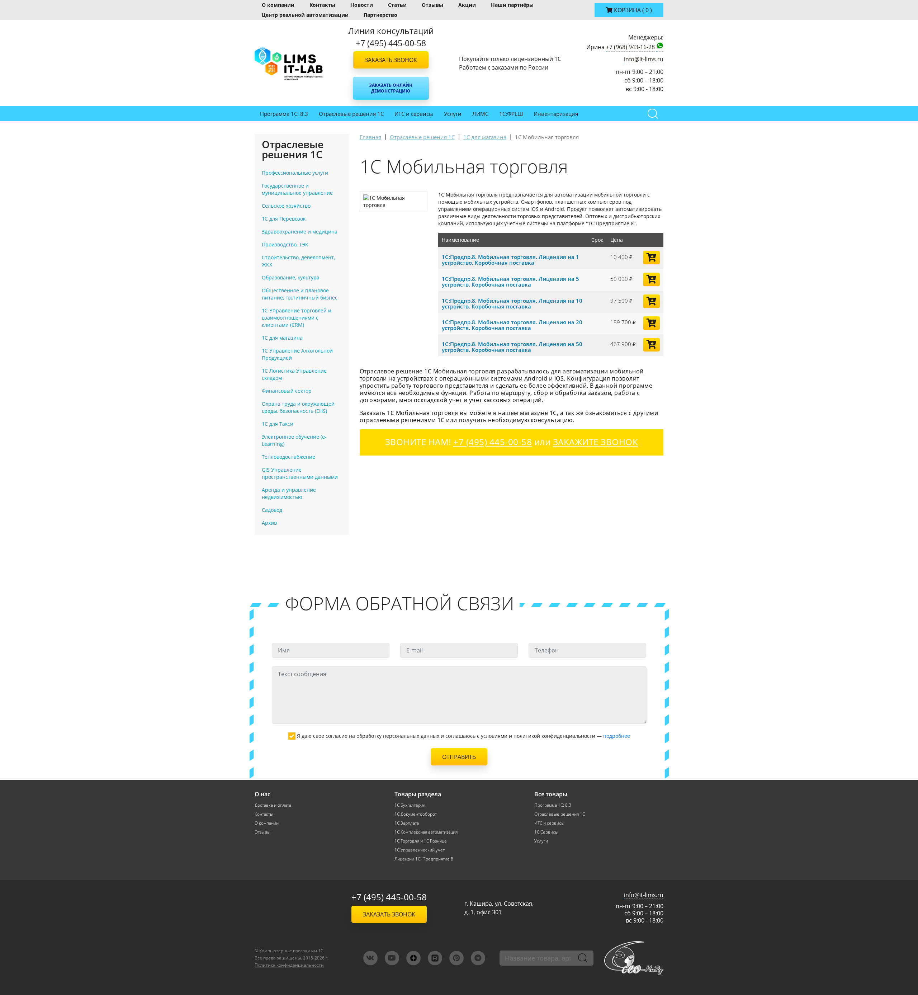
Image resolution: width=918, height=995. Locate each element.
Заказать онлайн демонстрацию (390, 88)
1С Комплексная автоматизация (426, 832)
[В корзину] (651, 257)
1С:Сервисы (546, 832)
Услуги (453, 113)
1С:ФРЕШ (511, 113)
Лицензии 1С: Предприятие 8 (423, 859)
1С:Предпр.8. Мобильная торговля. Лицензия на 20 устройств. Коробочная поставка (512, 325)
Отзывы (432, 4)
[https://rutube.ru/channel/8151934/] (435, 958)
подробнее (616, 735)
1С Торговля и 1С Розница (420, 841)
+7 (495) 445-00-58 (389, 897)
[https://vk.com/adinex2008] (370, 958)
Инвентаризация (556, 113)
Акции (467, 4)
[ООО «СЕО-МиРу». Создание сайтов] (633, 958)
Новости (361, 4)
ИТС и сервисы (413, 113)
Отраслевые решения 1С (351, 113)
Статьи (397, 4)
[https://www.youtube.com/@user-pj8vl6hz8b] (392, 958)
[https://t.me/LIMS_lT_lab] (478, 958)
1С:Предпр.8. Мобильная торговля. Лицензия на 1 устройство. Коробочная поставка (510, 259)
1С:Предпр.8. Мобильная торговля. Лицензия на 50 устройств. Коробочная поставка (512, 346)
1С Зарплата (406, 823)
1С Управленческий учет (419, 850)
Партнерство (380, 14)
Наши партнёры (512, 4)
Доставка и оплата (273, 805)
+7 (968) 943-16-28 (630, 47)
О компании (278, 4)
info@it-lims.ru (643, 59)
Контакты (322, 4)
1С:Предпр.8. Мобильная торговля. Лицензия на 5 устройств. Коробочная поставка (510, 281)
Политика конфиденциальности (289, 965)
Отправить (459, 757)
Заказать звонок (391, 60)
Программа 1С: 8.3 (284, 113)
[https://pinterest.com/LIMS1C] (456, 958)
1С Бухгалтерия (409, 805)
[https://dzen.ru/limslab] (413, 958)
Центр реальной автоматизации (305, 14)
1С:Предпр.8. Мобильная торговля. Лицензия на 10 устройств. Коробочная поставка (512, 303)
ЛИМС (480, 113)
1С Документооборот (415, 814)
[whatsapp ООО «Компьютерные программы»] (659, 47)
